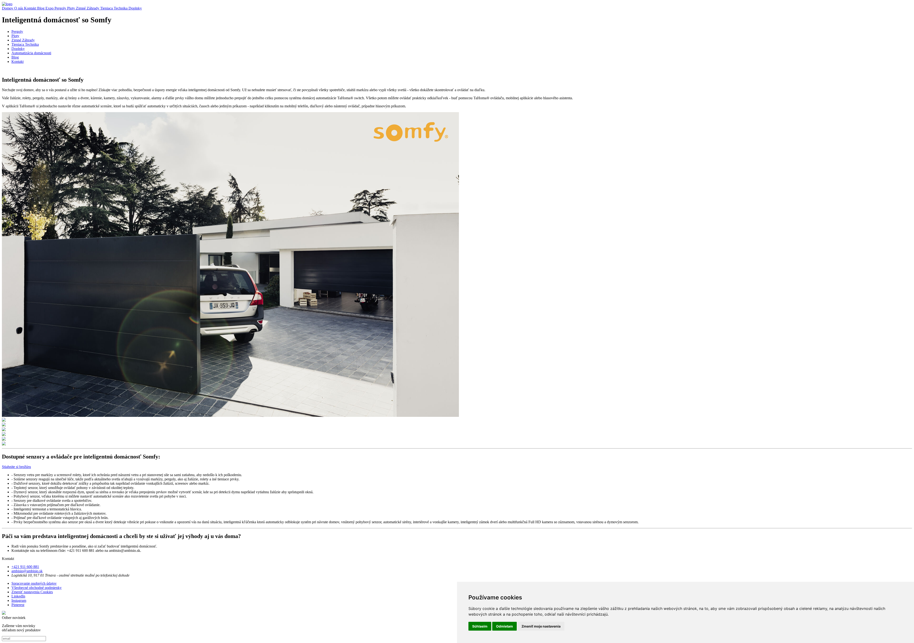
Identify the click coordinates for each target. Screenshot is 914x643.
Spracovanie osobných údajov (34, 583)
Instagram (18, 600)
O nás (19, 8)
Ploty (71, 8)
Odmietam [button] (504, 626)
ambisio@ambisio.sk (27, 571)
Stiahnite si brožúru (16, 467)
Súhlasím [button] (479, 626)
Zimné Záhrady (88, 8)
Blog (41, 8)
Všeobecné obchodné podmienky (36, 588)
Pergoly (61, 8)
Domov (8, 8)
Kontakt (30, 8)
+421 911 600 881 (25, 567)
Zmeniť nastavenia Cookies (32, 592)
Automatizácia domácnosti (31, 53)
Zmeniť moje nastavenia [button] (541, 626)
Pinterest (17, 605)
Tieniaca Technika (114, 8)
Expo (50, 8)
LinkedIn (18, 596)
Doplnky (135, 8)
